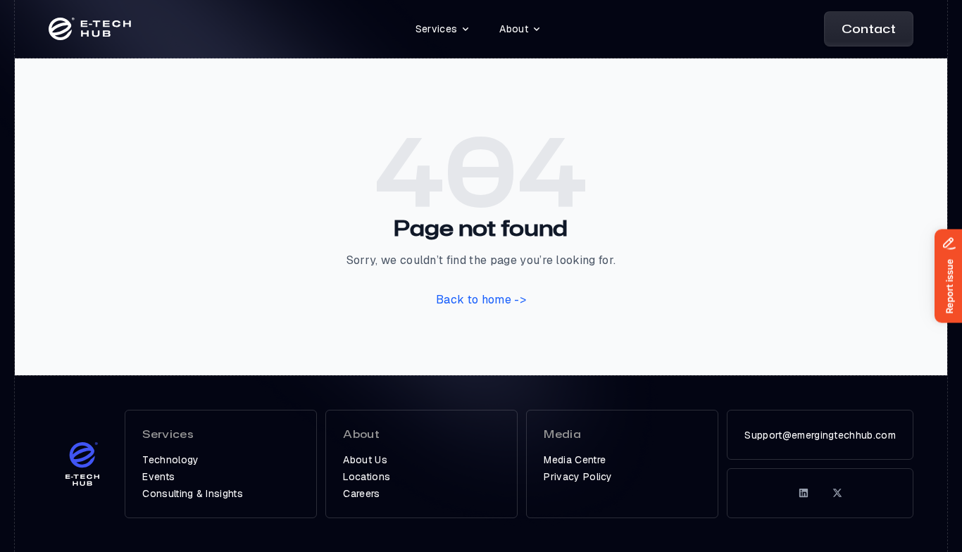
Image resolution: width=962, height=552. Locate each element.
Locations (366, 476)
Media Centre (575, 459)
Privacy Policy (578, 476)
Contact (869, 29)
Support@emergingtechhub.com (820, 435)
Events (158, 476)
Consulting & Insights (192, 493)
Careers (361, 493)
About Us (365, 459)
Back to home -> (481, 299)
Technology (170, 459)
